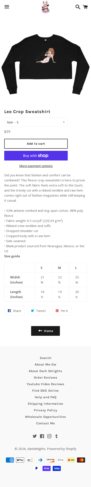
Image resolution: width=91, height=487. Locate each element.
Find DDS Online (45, 391)
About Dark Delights (45, 371)
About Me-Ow (45, 364)
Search (45, 358)
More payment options (36, 166)
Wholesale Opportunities (45, 417)
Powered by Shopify (61, 449)
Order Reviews (45, 377)
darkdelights (37, 449)
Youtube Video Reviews (45, 384)
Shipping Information (45, 404)
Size (10, 122)
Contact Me (45, 423)
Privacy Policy (45, 410)
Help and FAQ (46, 397)
